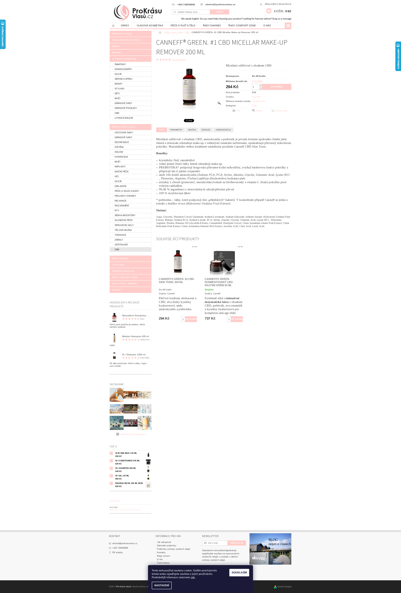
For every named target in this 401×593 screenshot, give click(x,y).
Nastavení (161, 585)
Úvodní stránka (113, 25)
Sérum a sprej (123, 79)
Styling (119, 88)
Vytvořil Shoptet (284, 587)
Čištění (119, 147)
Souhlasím (239, 572)
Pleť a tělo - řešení (124, 283)
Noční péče (122, 171)
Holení (119, 152)
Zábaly (119, 239)
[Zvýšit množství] (260, 85)
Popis (162, 130)
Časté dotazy (163, 563)
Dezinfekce (122, 142)
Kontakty (161, 552)
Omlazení (120, 186)
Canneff (256, 96)
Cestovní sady (124, 132)
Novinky (117, 52)
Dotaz (259, 110)
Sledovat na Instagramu (133, 434)
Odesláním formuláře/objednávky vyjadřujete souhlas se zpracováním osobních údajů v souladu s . (220, 555)
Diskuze (206, 130)
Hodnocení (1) (223, 130)
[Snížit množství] (260, 88)
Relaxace (121, 200)
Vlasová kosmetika (150, 25)
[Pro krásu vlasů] (140, 12)
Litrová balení (124, 118)
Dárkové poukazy (126, 108)
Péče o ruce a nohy (127, 191)
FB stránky (117, 552)
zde (193, 577)
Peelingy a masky (125, 196)
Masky (118, 83)
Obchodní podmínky (166, 545)
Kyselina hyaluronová (126, 40)
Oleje (118, 74)
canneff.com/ (259, 101)
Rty (117, 210)
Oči (117, 176)
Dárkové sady (123, 103)
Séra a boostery (125, 215)
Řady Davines (212, 25)
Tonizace (120, 235)
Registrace (285, 4)
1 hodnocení (178, 59)
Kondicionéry (123, 69)
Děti (117, 93)
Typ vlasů (118, 265)
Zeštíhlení (121, 244)
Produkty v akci (122, 33)
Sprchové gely (124, 225)
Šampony (120, 64)
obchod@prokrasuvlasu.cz (125, 543)
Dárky (125, 25)
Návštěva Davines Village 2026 (125, 509)
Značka (192, 130)
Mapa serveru (163, 556)
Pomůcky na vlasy (123, 271)
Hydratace (121, 157)
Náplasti (120, 166)
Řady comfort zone (242, 25)
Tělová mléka (123, 230)
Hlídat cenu (282, 110)
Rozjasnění (122, 205)
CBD (117, 113)
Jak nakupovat (164, 542)
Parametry (176, 130)
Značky (116, 290)
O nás (267, 25)
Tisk (238, 110)
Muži (117, 98)
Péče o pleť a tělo (183, 25)
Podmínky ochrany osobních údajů (173, 549)
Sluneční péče (124, 220)
